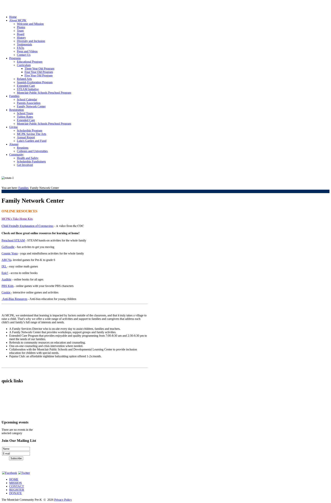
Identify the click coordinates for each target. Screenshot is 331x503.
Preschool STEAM (13, 240)
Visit (4, 402)
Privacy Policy (63, 499)
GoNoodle (8, 247)
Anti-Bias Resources (14, 299)
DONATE (15, 493)
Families (14, 96)
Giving (13, 127)
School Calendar (27, 99)
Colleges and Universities (32, 151)
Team (20, 30)
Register (6, 408)
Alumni (13, 144)
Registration (16, 109)
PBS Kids (8, 286)
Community (16, 154)
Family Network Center (31, 106)
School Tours (25, 113)
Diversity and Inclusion (31, 41)
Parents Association (28, 103)
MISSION (15, 482)
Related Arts (24, 78)
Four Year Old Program (39, 72)
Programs (15, 58)
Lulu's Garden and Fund (31, 140)
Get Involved (25, 165)
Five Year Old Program (38, 75)
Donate (6, 415)
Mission (6, 395)
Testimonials (24, 44)
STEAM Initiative (28, 89)
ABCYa (6, 260)
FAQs (20, 48)
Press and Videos (27, 51)
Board (20, 34)
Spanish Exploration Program (34, 82)
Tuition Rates (25, 116)
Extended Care (26, 85)
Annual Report (26, 137)
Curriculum (24, 65)
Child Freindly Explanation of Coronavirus (27, 226)
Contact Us (23, 54)
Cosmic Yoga (10, 253)
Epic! (5, 273)
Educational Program (29, 61)
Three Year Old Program (39, 68)
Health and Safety (28, 158)
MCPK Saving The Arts (31, 134)
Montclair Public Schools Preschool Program (44, 92)
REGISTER (16, 489)
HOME (13, 479)
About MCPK (17, 20)
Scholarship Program (29, 130)
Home (13, 17)
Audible (6, 279)
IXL (4, 266)
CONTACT (16, 486)
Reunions (22, 147)
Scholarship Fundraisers (31, 161)
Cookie (6, 292)
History (21, 37)
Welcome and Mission (30, 23)
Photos (21, 27)
